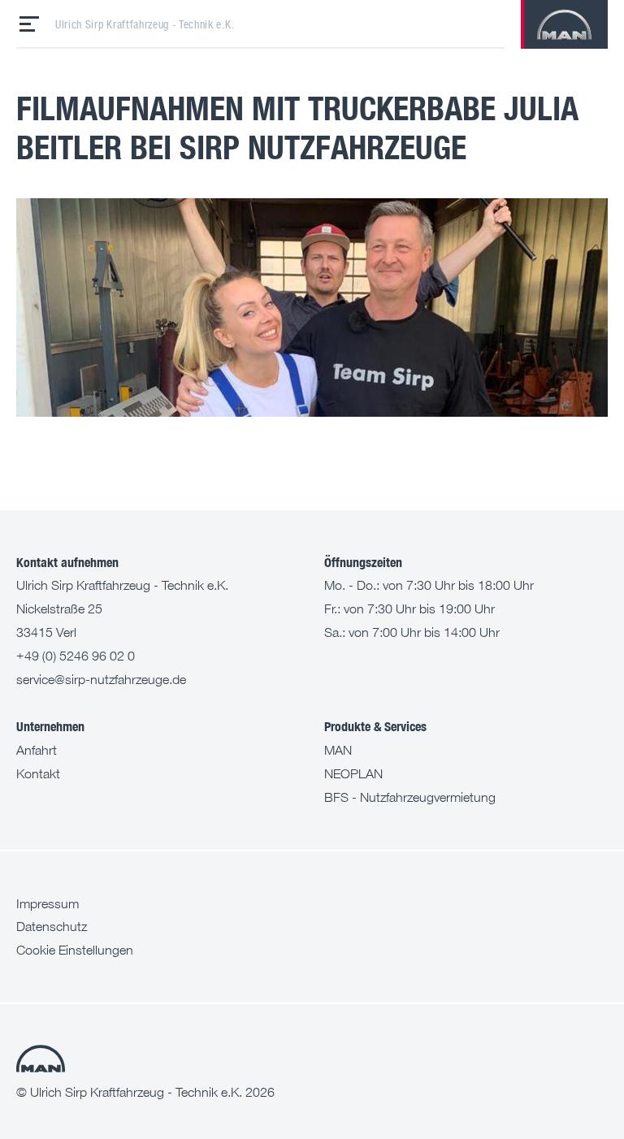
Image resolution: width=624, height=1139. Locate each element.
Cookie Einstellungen (74, 950)
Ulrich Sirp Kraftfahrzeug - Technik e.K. (144, 24)
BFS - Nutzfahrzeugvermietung (410, 797)
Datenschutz (51, 926)
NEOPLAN (353, 773)
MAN (338, 750)
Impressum (47, 903)
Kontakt (38, 773)
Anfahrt (36, 750)
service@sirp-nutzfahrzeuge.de (101, 679)
